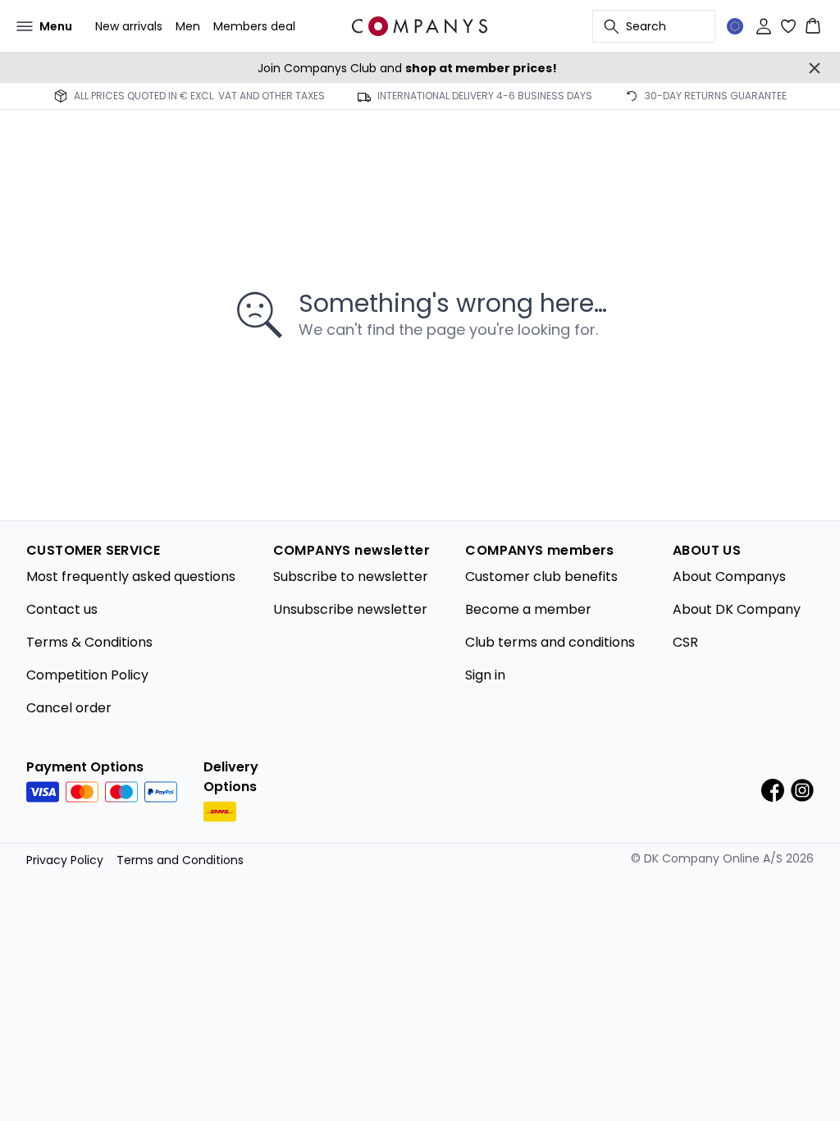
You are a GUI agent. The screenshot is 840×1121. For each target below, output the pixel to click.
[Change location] (735, 26)
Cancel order (69, 707)
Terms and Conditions (180, 860)
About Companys (729, 576)
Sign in (485, 675)
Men (188, 26)
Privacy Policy (64, 860)
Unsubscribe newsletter (350, 609)
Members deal (254, 26)
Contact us (62, 609)
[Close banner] (814, 68)
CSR (685, 642)
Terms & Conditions (89, 642)
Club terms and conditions (550, 642)
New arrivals (128, 26)
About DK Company (737, 609)
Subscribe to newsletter (350, 576)
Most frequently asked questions (130, 576)
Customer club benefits (541, 576)
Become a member (528, 609)
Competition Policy (87, 675)
